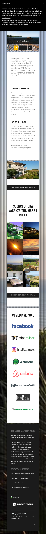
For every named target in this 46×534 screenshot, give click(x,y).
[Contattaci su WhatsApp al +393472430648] (23, 361)
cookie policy (6, 18)
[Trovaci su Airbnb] (23, 373)
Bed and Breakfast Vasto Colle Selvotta (22, 517)
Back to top (34, 524)
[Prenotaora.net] (23, 506)
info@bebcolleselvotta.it (21, 487)
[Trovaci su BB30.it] (23, 397)
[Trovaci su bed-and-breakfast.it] (23, 409)
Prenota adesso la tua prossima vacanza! (23, 188)
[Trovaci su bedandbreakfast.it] (23, 385)
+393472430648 (18, 483)
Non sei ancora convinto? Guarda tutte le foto (23, 296)
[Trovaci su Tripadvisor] (23, 338)
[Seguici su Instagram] (23, 349)
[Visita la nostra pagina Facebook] (23, 326)
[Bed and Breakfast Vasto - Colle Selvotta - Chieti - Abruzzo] (18, 515)
